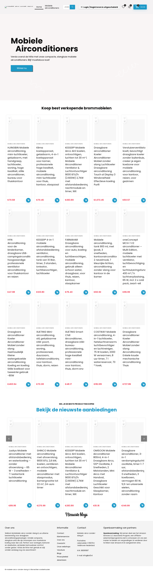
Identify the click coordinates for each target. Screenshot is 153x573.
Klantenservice (63, 536)
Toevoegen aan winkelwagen (28, 200)
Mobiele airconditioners (52, 6)
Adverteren (61, 560)
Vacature (61, 550)
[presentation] (9, 439)
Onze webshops (63, 546)
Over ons (61, 540)
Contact (60, 533)
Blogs (59, 553)
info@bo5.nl (88, 555)
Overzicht (61, 543)
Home (39, 7)
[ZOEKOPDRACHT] (72, 7)
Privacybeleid (62, 556)
